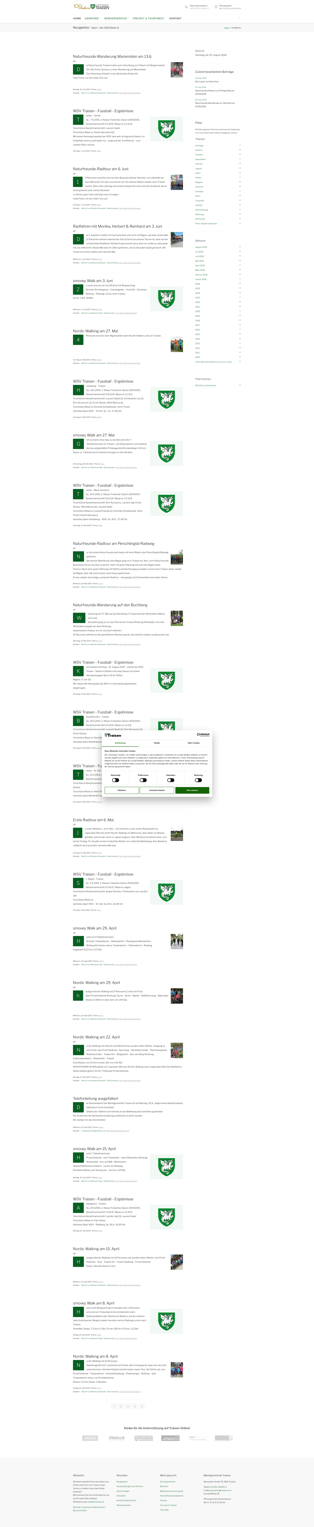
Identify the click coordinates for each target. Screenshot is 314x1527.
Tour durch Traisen (168, 1505)
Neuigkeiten (122, 1482)
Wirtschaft (200, 219)
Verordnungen (123, 1491)
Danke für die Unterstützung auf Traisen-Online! (157, 1428)
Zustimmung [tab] (120, 743)
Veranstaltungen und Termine (130, 1486)
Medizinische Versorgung (171, 1491)
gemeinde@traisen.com (220, 1490)
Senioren (199, 187)
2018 (197, 320)
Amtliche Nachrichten (126, 1500)
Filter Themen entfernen (206, 223)
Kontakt (175, 18)
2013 (197, 343)
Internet (199, 164)
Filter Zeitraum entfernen (213, 362)
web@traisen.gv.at (95, 1502)
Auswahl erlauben (157, 790)
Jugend (198, 168)
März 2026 (200, 270)
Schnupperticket (167, 1482)
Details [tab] (157, 743)
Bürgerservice (116, 18)
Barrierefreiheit (80, 1510)
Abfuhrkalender (124, 1505)
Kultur (198, 173)
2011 (197, 353)
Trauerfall (199, 201)
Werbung (199, 214)
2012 (197, 348)
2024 (197, 293)
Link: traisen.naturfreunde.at (129, 93)
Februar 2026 (201, 275)
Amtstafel (121, 1496)
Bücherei (164, 1486)
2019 (197, 316)
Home (77, 18)
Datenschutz (99, 1507)
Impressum (87, 1507)
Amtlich (198, 150)
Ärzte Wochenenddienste (171, 1496)
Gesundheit (200, 159)
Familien (199, 155)
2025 (197, 288)
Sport (99, 89)
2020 (197, 311)
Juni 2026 (199, 256)
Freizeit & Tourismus (148, 18)
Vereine (163, 1500)
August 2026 (201, 247)
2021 (197, 307)
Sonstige (199, 145)
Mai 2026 (199, 261)
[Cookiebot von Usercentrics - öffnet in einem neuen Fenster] (198, 735)
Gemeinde (92, 18)
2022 (197, 302)
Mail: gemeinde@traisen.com (118, 1131)
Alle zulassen (192, 790)
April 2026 (200, 265)
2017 (197, 325)
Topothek (164, 1510)
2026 (197, 284)
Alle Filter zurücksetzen (205, 385)
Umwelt (198, 205)
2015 (197, 334)
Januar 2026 (200, 279)
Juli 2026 (199, 252)
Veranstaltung (201, 210)
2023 (197, 297)
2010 (197, 357)
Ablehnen (122, 790)
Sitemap (77, 1507)
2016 (197, 330)
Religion (199, 182)
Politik (198, 178)
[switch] (143, 780)
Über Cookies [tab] (194, 743)
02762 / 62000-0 (219, 1487)
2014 (197, 339)
